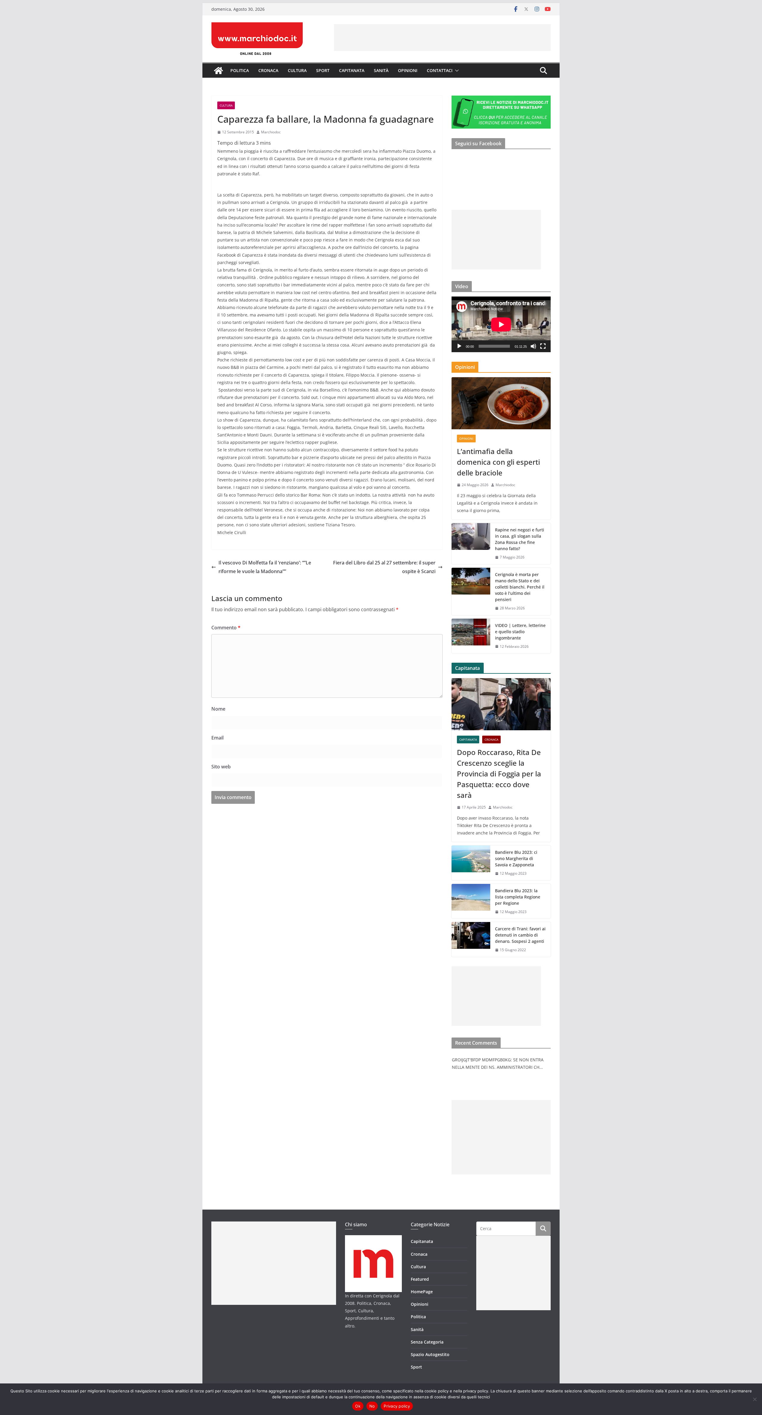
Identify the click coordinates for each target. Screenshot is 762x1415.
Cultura (297, 70)
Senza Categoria (427, 1342)
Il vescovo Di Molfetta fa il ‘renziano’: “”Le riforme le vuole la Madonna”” (264, 567)
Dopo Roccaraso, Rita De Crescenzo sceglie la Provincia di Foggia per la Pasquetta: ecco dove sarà (499, 773)
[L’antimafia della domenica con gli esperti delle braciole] (501, 403)
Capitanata (351, 70)
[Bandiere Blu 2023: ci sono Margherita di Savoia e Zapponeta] (471, 862)
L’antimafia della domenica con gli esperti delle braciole (498, 462)
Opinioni (407, 70)
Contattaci (439, 70)
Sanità (381, 70)
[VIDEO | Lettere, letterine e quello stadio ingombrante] (471, 636)
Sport (323, 70)
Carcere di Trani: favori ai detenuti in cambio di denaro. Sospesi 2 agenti (520, 935)
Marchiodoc (271, 132)
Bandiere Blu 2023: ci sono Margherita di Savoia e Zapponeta (516, 858)
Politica (239, 70)
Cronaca (268, 70)
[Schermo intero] (543, 346)
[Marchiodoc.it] (218, 70)
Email (217, 737)
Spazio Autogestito (430, 1354)
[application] (501, 324)
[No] (755, 1399)
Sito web (221, 766)
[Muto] (533, 346)
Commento (226, 627)
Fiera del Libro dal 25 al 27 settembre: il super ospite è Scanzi (384, 567)
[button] (455, 70)
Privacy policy (397, 1406)
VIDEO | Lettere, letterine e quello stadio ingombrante (520, 632)
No (372, 1406)
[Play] (459, 346)
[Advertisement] (442, 37)
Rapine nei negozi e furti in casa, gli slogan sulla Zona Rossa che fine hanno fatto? (519, 539)
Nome (218, 709)
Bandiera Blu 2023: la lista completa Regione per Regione (517, 897)
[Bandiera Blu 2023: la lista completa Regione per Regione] (471, 901)
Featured (420, 1279)
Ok (357, 1406)
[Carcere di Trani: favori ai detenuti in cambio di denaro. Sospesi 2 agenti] (471, 939)
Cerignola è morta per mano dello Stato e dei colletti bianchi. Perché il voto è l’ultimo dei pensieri (519, 587)
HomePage (422, 1291)
